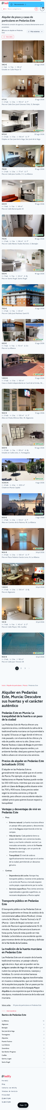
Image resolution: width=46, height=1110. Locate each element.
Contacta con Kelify (9, 1088)
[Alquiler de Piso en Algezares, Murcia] (23, 574)
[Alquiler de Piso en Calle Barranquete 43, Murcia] (23, 191)
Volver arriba (6, 1005)
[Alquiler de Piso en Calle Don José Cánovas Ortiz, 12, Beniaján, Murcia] (23, 86)
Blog (3, 1084)
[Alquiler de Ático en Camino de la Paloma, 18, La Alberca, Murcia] (23, 504)
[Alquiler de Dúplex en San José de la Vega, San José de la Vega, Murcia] (23, 121)
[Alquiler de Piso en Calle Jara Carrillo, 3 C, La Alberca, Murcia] (23, 156)
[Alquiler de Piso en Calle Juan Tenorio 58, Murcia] (23, 644)
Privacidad (6, 1095)
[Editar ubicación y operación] (36, 9)
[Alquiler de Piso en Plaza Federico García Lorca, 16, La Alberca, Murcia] (23, 539)
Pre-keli (5, 1080)
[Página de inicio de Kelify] (6, 3)
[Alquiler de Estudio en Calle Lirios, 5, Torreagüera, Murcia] (23, 435)
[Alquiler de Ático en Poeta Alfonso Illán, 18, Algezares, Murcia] (23, 400)
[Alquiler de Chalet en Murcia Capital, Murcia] (23, 469)
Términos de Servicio (9, 1091)
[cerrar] (41, 4)
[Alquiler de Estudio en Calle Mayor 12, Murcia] (23, 51)
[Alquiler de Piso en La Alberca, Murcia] (23, 330)
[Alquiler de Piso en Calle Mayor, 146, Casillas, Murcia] (23, 609)
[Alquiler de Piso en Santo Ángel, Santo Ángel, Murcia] (23, 260)
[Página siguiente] (29, 668)
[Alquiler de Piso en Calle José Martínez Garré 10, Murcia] (23, 295)
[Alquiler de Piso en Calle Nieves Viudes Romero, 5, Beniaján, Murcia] (23, 226)
